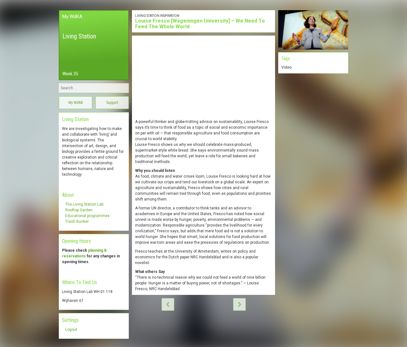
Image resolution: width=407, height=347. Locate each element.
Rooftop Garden (79, 210)
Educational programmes (87, 216)
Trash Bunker (77, 221)
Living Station (79, 36)
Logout (71, 329)
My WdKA (72, 16)
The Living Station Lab (84, 204)
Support (112, 102)
